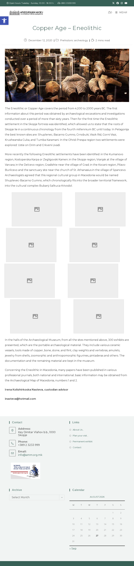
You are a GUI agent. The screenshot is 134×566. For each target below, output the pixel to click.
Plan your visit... (80, 435)
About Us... (78, 429)
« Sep (72, 548)
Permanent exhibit (82, 441)
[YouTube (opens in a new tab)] (125, 3)
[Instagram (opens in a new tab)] (122, 3)
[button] (4, 20)
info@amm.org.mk (30, 454)
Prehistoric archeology (74, 40)
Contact (77, 447)
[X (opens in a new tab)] (113, 3)
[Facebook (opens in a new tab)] (118, 3)
